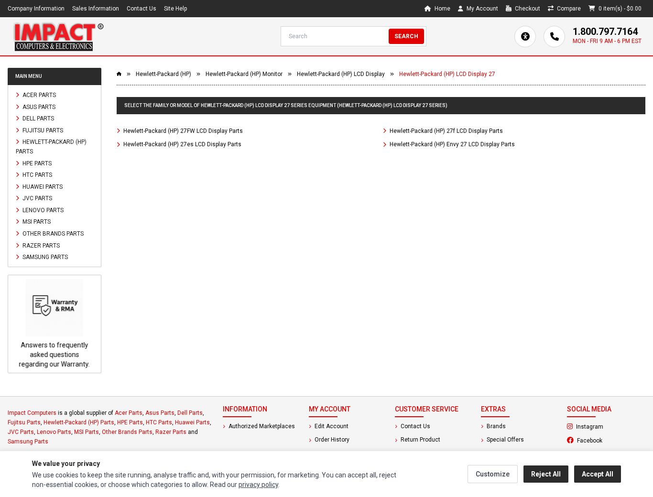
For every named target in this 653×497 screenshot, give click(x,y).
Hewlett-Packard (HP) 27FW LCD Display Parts (182, 131)
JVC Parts (36, 198)
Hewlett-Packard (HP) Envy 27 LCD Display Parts (451, 144)
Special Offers (504, 439)
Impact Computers (32, 413)
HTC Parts (36, 175)
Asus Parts (38, 106)
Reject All (546, 474)
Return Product (419, 439)
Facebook (610, 440)
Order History (331, 439)
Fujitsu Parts (42, 130)
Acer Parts (38, 95)
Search (406, 36)
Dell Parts (37, 118)
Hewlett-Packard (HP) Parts (51, 147)
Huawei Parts (42, 186)
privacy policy (258, 484)
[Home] (58, 36)
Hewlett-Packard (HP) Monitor (244, 74)
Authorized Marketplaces (261, 426)
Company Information (36, 8)
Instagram (610, 426)
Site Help (175, 8)
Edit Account (330, 426)
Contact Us (141, 8)
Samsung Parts (44, 257)
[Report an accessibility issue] (525, 36)
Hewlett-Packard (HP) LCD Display (341, 74)
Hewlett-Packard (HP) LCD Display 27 (447, 74)
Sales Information (95, 8)
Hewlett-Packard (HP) (163, 74)
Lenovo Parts (42, 209)
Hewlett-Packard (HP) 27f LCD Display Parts (445, 131)
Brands (495, 426)
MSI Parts (36, 221)
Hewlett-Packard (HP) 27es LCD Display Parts (181, 144)
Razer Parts (40, 245)
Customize (493, 474)
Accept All (597, 474)
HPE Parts (36, 163)
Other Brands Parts (52, 233)
